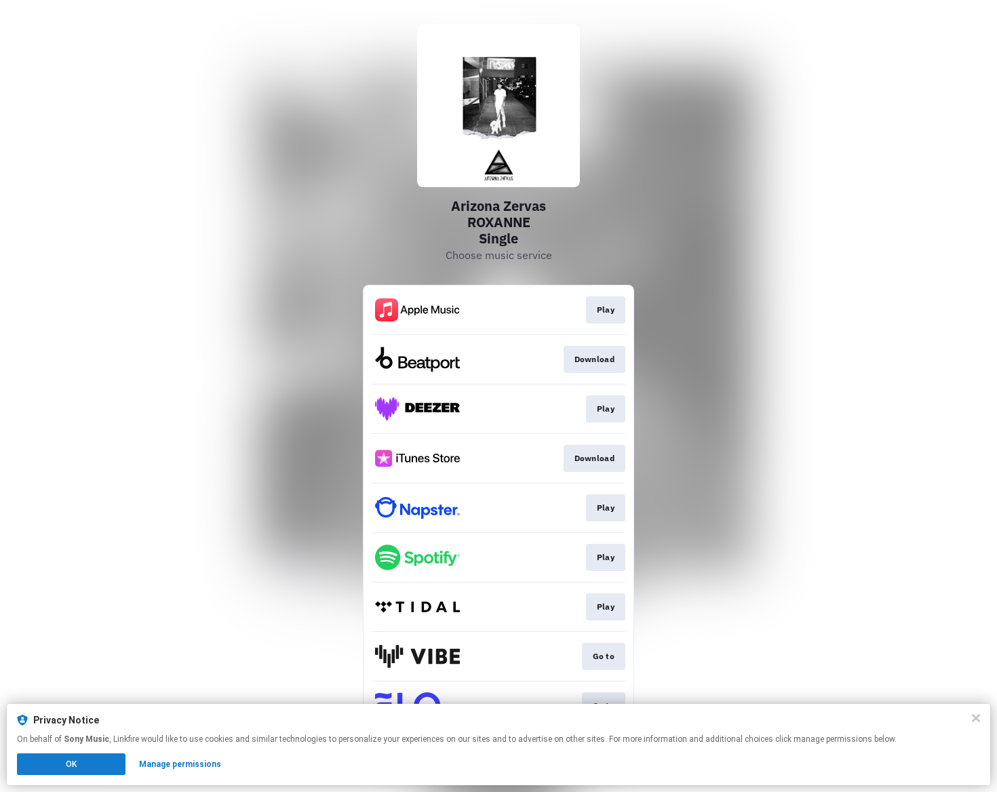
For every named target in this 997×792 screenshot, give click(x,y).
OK (71, 764)
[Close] (976, 718)
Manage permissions (180, 764)
